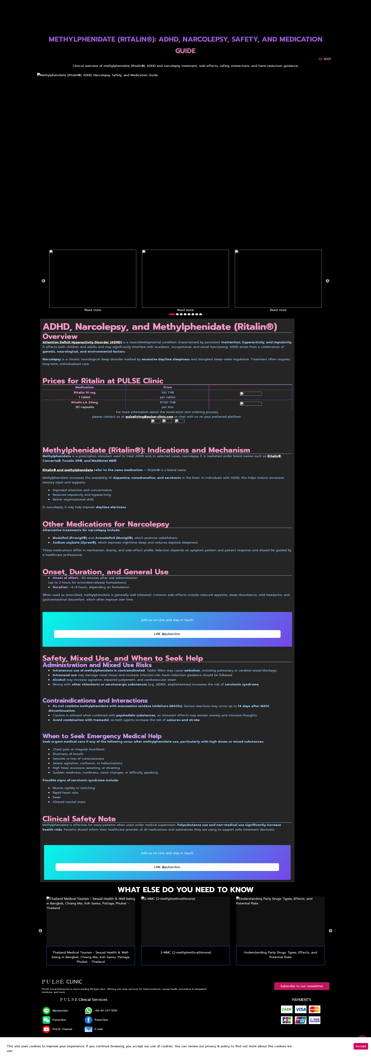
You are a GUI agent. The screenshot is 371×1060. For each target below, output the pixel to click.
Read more (92, 310)
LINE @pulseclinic (167, 634)
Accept (361, 1046)
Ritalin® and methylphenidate (68, 470)
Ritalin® (274, 456)
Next (327, 281)
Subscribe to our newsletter (301, 986)
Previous (43, 281)
